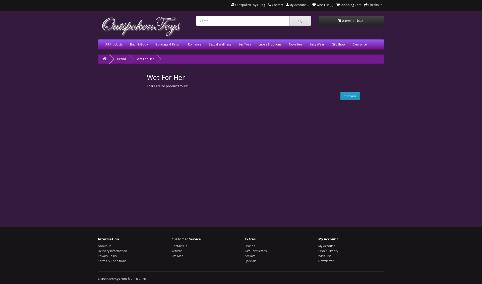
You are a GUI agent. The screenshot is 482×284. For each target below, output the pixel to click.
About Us (104, 246)
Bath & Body (139, 44)
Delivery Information (112, 251)
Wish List (324, 256)
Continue (350, 96)
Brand (121, 59)
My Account (326, 246)
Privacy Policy (107, 256)
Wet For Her (145, 59)
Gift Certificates (256, 251)
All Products (114, 44)
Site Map (177, 256)
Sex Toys (245, 44)
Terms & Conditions (112, 261)
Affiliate (250, 256)
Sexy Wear (317, 44)
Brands (250, 246)
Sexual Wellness (220, 44)
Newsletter (326, 261)
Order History (328, 251)
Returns (176, 251)
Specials (250, 261)
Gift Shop (338, 44)
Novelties (295, 44)
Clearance (359, 44)
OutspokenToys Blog (249, 5)
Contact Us (179, 246)
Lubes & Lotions (270, 44)
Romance (194, 44)
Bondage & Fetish (167, 44)
